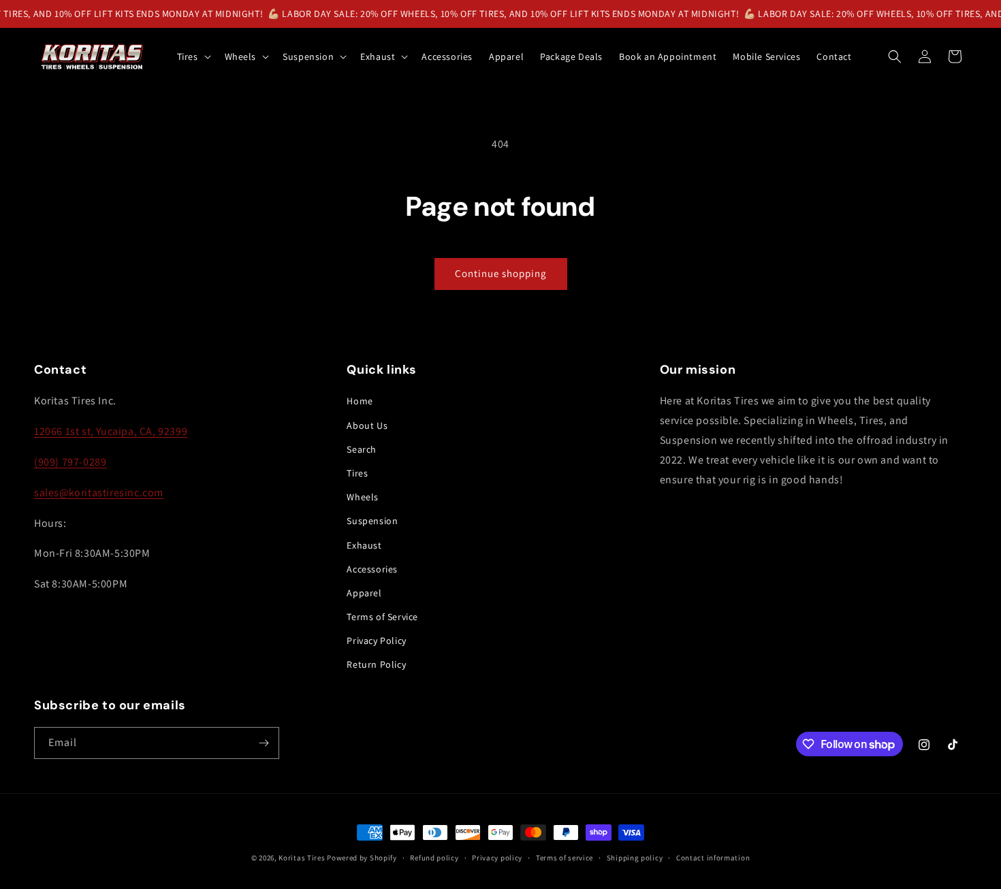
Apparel (364, 593)
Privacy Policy (376, 640)
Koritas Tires (302, 857)
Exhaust (364, 545)
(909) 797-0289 (70, 462)
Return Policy (376, 664)
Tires (357, 473)
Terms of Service (382, 617)
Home (359, 401)
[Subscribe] (264, 743)
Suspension (372, 521)
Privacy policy (497, 857)
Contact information (713, 857)
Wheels (363, 497)
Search (362, 449)
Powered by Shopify (362, 857)
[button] (193, 56)
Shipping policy (635, 857)
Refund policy (434, 857)
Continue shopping (501, 273)
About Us (367, 425)
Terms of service (564, 857)
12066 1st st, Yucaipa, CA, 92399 (110, 431)
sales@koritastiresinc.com (98, 492)
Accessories (372, 569)
